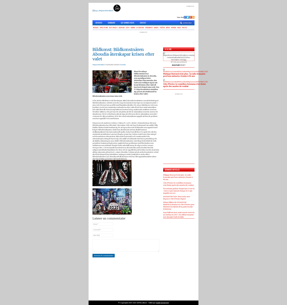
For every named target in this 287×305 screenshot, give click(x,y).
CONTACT (143, 22)
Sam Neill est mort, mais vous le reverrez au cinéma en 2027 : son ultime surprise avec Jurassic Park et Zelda (179, 214)
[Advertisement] (168, 10)
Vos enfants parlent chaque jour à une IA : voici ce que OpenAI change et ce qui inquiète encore (179, 191)
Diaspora (122, 27)
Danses (156, 27)
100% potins (104, 27)
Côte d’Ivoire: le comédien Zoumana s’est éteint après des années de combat (184, 85)
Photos (184, 27)
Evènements (149, 27)
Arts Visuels (113, 27)
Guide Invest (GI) (162, 303)
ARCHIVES (98, 22)
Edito (127, 27)
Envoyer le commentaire (103, 256)
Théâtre (162, 27)
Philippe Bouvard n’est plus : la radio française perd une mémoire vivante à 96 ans (184, 75)
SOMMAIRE (111, 22)
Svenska (173, 27)
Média (168, 27)
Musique (96, 27)
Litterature (140, 27)
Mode (179, 27)
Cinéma (132, 27)
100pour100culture (98, 65)
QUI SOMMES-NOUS (127, 22)
